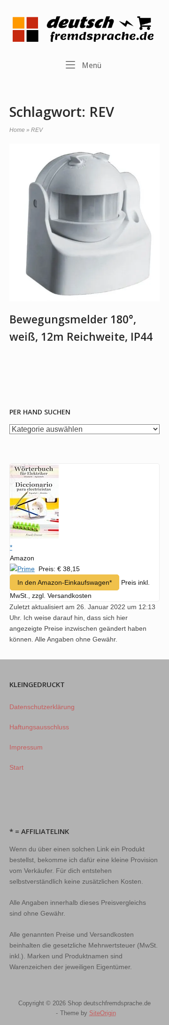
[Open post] (84, 223)
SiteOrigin (102, 1013)
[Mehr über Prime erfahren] (22, 569)
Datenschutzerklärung (42, 707)
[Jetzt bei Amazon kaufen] (34, 536)
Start (16, 767)
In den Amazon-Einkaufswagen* (64, 582)
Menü (90, 65)
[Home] (84, 28)
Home (17, 130)
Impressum (26, 747)
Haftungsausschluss (39, 727)
